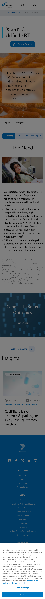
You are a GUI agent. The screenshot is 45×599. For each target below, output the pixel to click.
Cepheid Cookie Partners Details (13, 583)
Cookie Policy (32, 581)
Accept (22, 594)
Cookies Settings (22, 588)
